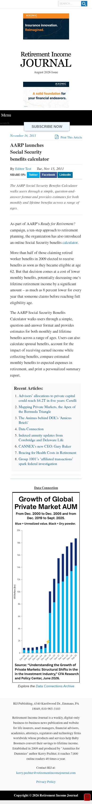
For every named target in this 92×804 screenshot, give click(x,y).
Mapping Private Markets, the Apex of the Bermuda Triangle (47, 409)
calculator (70, 242)
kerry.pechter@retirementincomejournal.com (46, 773)
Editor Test (23, 168)
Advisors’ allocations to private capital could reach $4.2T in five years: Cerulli (47, 398)
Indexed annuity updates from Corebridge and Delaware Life (41, 437)
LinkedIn (65, 174)
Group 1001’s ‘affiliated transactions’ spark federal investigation (46, 461)
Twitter (33, 174)
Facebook (48, 174)
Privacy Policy (46, 782)
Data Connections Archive (54, 686)
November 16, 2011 (23, 135)
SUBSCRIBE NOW (47, 127)
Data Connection (31, 428)
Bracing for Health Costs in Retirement (47, 452)
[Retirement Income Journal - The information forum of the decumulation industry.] (46, 60)
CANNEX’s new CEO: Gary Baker (45, 446)
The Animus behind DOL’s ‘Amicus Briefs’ (45, 420)
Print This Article (71, 137)
